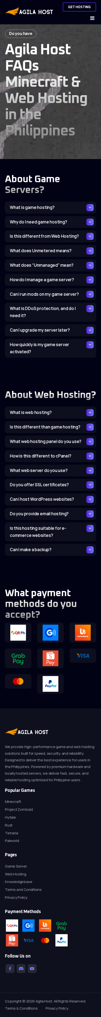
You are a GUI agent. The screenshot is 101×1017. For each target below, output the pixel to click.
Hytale (10, 817)
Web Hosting (15, 874)
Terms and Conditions (23, 889)
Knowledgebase (18, 881)
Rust (9, 825)
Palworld (12, 840)
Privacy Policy (16, 897)
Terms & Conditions (21, 1008)
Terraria (11, 833)
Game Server (16, 866)
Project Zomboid (19, 809)
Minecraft (13, 801)
